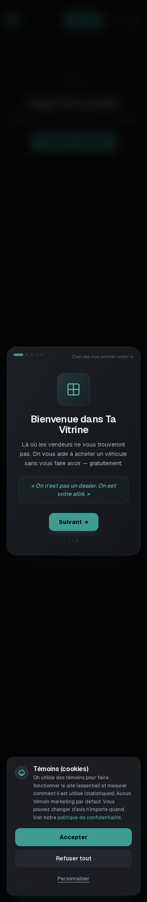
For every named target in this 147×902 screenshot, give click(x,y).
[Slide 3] (32, 355)
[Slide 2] (27, 355)
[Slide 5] (41, 355)
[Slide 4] (37, 355)
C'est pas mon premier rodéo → (102, 356)
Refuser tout (73, 858)
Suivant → (74, 522)
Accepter (73, 837)
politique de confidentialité (89, 817)
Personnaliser (73, 878)
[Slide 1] (18, 355)
